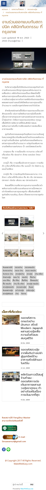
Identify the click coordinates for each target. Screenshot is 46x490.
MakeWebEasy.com (26, 489)
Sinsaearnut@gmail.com (14, 441)
